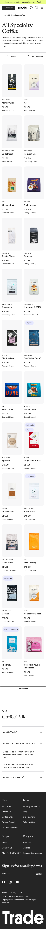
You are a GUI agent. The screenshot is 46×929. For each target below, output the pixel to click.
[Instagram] (10, 882)
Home (4, 15)
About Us (27, 842)
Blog (25, 811)
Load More (23, 688)
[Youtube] (17, 882)
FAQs (4, 842)
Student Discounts (10, 827)
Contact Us (7, 848)
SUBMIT (40, 874)
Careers (26, 848)
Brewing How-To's (31, 806)
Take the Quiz (29, 822)
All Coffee (6, 806)
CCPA (21, 893)
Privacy (13, 893)
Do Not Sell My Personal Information (16, 896)
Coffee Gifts (7, 817)
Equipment (6, 811)
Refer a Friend (8, 822)
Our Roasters (29, 817)
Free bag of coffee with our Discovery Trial (23, 2)
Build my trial (8, 8)
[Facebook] (3, 882)
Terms (4, 893)
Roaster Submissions (32, 853)
